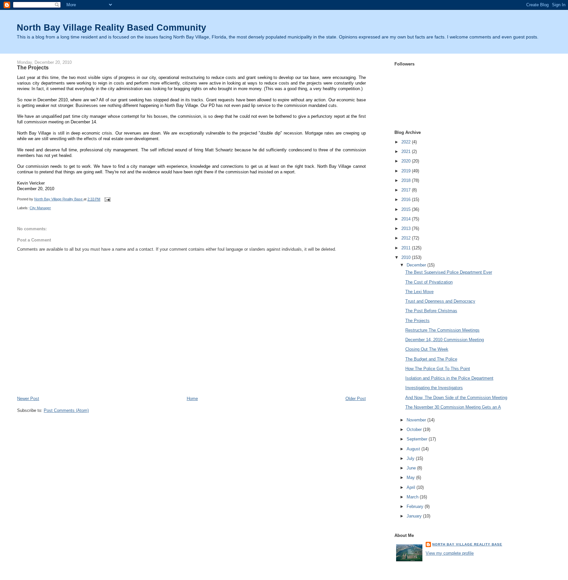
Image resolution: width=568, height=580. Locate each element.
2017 (406, 190)
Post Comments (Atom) (66, 410)
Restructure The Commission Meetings (442, 330)
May (411, 477)
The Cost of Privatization (429, 282)
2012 (406, 238)
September (418, 439)
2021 (406, 151)
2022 (406, 141)
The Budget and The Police (431, 359)
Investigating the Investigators (434, 387)
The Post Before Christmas (431, 310)
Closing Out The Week (426, 349)
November (417, 419)
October (415, 429)
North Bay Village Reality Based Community (111, 27)
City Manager (40, 208)
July (411, 458)
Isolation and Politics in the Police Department (449, 378)
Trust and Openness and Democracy (440, 301)
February (416, 506)
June (412, 468)
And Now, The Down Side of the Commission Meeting (456, 397)
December (417, 265)
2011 (406, 247)
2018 (406, 180)
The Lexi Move (419, 291)
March (413, 496)
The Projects (417, 320)
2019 (406, 170)
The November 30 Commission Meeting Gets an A (453, 407)
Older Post (355, 398)
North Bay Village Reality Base (467, 544)
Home (192, 398)
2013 (406, 228)
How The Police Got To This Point (437, 368)
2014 (406, 218)
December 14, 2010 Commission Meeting (444, 339)
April (411, 487)
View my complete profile (450, 553)
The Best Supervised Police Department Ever (448, 272)
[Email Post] (107, 199)
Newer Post (28, 398)
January (415, 516)
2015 (406, 209)
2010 (406, 257)
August (414, 448)
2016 (406, 199)
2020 (406, 161)
